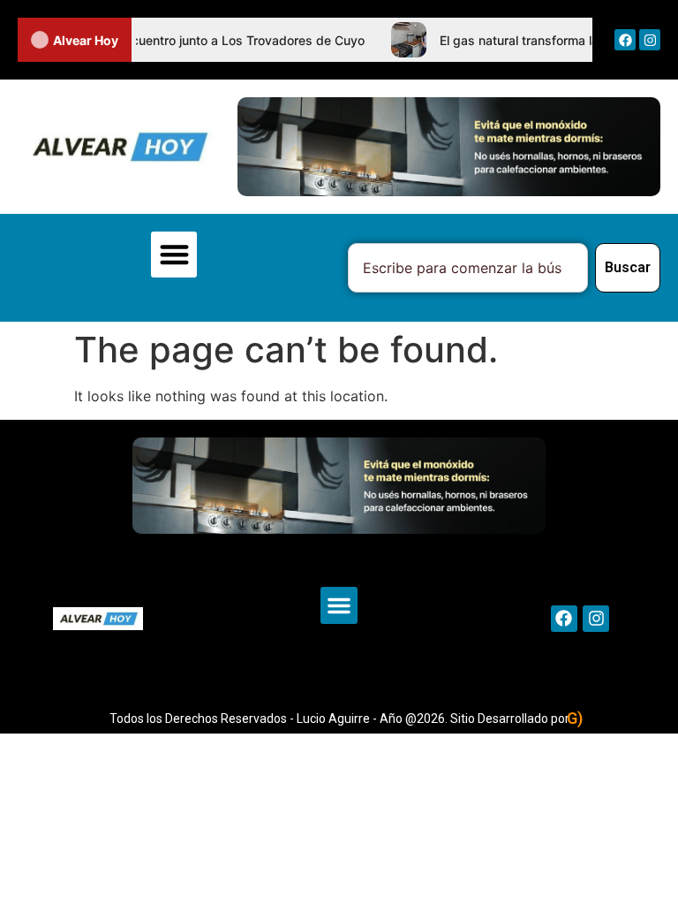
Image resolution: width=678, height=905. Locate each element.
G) (575, 718)
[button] (174, 255)
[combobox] (468, 268)
